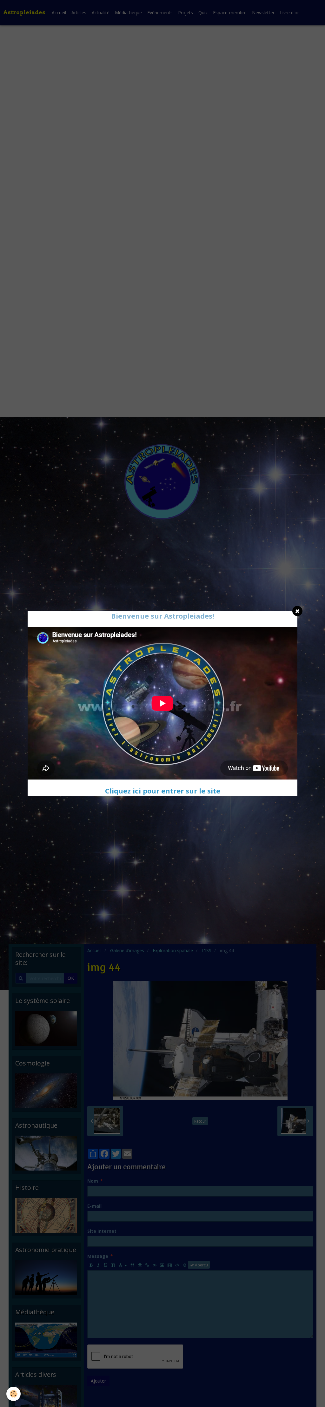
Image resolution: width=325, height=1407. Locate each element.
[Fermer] (297, 611)
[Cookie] (13, 1394)
